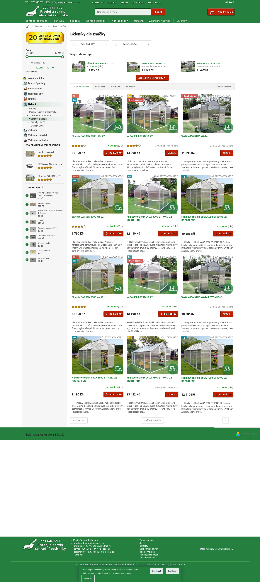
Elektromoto (35, 88)
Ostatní (32, 99)
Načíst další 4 (152, 420)
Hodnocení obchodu (148, 555)
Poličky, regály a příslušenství (42, 112)
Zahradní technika (38, 140)
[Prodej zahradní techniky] (44, 545)
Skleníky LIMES (38, 122)
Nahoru (80, 420)
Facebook (78, 555)
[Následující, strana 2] (225, 420)
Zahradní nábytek (38, 135)
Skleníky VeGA (37, 126)
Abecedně (130, 86)
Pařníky (32, 108)
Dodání (112, 2)
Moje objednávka (147, 557)
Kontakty (98, 2)
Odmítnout (156, 571)
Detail (172, 153)
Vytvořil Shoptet (249, 433)
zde (128, 573)
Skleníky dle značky (38, 119)
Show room (154, 2)
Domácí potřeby (36, 83)
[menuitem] (36, 20)
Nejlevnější (100, 86)
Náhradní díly (35, 93)
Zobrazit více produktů (150, 78)
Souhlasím (172, 571)
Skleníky (33, 104)
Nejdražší (115, 86)
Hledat (158, 12)
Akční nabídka (36, 78)
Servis (124, 2)
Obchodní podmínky (148, 549)
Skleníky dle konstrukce (40, 115)
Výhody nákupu (146, 540)
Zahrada (32, 130)
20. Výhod (138, 2)
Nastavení (88, 578)
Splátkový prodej (147, 552)
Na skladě (38, 63)
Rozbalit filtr (43, 68)
